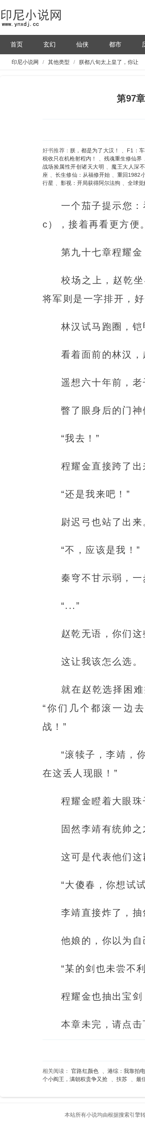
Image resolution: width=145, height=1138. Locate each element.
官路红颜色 (84, 1071)
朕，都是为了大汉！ (94, 150)
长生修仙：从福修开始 (82, 175)
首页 (16, 44)
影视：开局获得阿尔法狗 (90, 183)
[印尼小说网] (38, 16)
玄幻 (49, 44)
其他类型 (59, 62)
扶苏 (121, 1079)
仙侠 (82, 44)
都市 (115, 44)
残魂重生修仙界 (123, 158)
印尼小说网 (25, 62)
